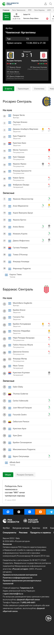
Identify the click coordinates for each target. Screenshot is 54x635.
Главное (6, 10)
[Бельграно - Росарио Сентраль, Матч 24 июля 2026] (9, 63)
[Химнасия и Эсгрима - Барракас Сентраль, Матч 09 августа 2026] (44, 63)
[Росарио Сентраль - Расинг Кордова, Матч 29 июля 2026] (10, 63)
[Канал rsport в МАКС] (8, 512)
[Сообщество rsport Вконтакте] (29, 512)
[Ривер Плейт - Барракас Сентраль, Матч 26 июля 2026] (39, 63)
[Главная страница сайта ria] (3, 4)
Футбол (9, 28)
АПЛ (49, 10)
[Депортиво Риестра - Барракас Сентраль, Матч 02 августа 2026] (43, 63)
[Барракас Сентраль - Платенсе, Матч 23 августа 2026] (46, 63)
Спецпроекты (9, 532)
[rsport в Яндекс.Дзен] (19, 512)
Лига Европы (39, 10)
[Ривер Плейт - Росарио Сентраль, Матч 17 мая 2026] (7, 63)
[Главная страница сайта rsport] (16, 4)
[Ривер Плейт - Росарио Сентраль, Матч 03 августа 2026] (12, 63)
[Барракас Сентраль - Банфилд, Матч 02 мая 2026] (38, 63)
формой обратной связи (28, 599)
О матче (8, 89)
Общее (8, 475)
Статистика (39, 89)
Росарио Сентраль (14, 61)
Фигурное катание (20, 528)
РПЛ (29, 10)
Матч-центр (7, 16)
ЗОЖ (45, 528)
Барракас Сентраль (39, 61)
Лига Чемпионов (18, 10)
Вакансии (7, 544)
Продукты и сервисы (40, 532)
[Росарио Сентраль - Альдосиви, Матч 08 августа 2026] (14, 63)
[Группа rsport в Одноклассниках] (40, 512)
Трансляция (23, 89)
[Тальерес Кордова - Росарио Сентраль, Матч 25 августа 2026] (15, 63)
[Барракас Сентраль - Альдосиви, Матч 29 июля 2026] (41, 63)
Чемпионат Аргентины (21, 32)
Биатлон (36, 528)
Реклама (23, 532)
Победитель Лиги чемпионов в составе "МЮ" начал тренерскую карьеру (15, 491)
